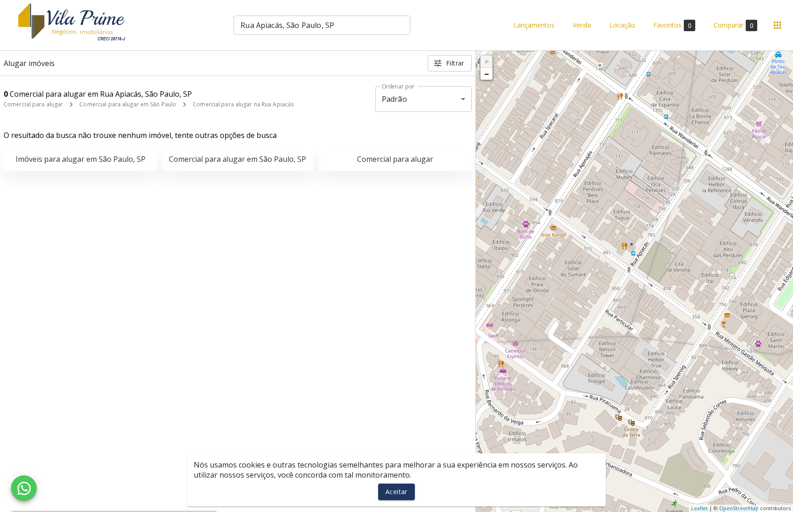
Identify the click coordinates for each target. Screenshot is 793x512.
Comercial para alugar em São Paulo (127, 104)
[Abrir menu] (777, 25)
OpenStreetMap (739, 508)
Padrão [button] (394, 99)
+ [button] (486, 61)
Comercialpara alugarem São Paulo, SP (237, 159)
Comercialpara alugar (395, 159)
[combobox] (322, 25)
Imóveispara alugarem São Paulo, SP (80, 159)
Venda (582, 25)
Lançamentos (534, 25)
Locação (622, 25)
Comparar (734, 25)
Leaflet (699, 508)
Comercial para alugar (33, 104)
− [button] (486, 73)
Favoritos (672, 25)
